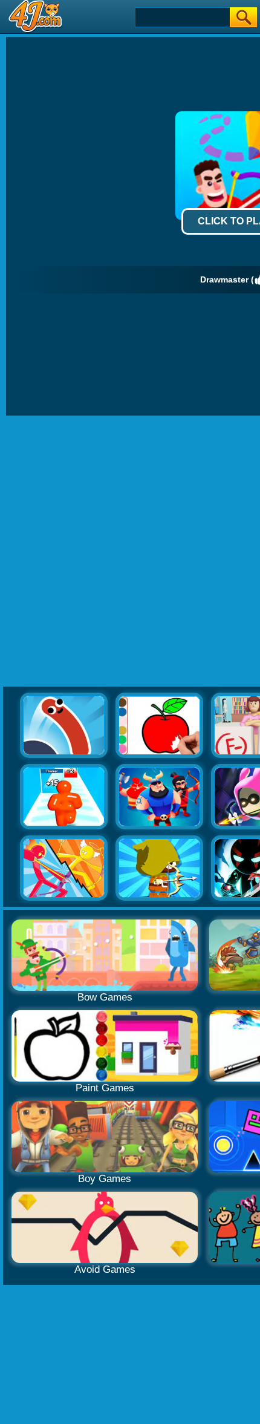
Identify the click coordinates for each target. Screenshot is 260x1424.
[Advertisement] (130, 552)
